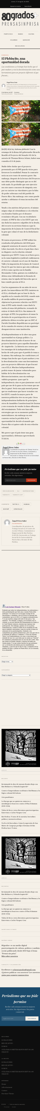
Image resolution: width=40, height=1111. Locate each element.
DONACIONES (7, 1040)
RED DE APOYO (20, 46)
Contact (4, 1090)
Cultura (31, 34)
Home (4, 1084)
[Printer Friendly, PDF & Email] (20, 444)
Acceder (14, 1107)
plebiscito (6, 494)
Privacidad (6, 1107)
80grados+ (5, 55)
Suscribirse (31, 480)
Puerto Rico (8, 34)
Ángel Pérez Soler (12, 82)
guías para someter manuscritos (15, 975)
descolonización (8, 491)
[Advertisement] (20, 702)
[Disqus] (21, 577)
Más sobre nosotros (10, 956)
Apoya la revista (15, 6)
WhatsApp (6, 509)
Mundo (20, 34)
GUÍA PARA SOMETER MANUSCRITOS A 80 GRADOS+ (18, 1051)
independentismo (28, 491)
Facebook (27, 504)
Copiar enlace (18, 509)
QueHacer (26, 40)
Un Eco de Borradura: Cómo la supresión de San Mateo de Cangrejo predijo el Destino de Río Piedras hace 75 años (20, 825)
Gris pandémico (8, 797)
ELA (18, 491)
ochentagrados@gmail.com (24, 970)
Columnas (13, 40)
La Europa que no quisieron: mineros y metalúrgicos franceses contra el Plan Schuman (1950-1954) (19, 803)
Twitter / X (15, 504)
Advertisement (7, 1087)
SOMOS (4, 1046)
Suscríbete (28, 6)
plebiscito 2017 (18, 494)
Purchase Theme (8, 1094)
